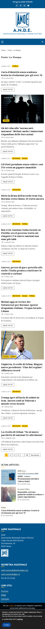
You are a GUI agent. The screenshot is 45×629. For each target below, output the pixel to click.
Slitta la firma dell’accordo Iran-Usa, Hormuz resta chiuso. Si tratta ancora (22, 197)
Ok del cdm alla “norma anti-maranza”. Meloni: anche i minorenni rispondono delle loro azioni (22, 131)
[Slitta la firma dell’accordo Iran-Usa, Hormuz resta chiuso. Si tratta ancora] (22, 189)
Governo (4, 591)
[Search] (42, 42)
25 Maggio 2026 (9, 202)
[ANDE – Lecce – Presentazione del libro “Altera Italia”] (8, 477)
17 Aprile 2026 (8, 314)
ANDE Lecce (22, 471)
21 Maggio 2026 (9, 242)
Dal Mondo (16, 158)
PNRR (3, 595)
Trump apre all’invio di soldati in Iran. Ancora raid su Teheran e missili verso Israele (20, 400)
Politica (15, 66)
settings (20, 619)
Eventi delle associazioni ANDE (28, 474)
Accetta (6, 625)
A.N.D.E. (22, 30)
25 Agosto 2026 (24, 484)
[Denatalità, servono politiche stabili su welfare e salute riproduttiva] (8, 494)
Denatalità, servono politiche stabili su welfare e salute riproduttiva (31, 494)
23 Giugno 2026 (9, 171)
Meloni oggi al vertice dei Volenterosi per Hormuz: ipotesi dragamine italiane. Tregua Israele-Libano (21, 306)
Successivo (35, 455)
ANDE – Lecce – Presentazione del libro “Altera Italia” (28, 479)
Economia (21, 489)
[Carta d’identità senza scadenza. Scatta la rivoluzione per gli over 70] (22, 66)
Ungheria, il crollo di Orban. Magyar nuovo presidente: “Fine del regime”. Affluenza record (22, 367)
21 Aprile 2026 (8, 277)
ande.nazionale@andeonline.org (14, 570)
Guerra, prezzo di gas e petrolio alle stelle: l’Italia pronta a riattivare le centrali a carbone (21, 270)
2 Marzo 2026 (8, 407)
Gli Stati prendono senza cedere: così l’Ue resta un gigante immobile (22, 166)
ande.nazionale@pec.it (10, 574)
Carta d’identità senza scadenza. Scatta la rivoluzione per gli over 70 (21, 74)
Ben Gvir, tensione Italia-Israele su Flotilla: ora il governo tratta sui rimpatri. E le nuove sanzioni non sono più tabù (21, 234)
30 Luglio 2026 (8, 78)
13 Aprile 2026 (8, 374)
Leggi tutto (8, 90)
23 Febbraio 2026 (9, 438)
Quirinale (5, 599)
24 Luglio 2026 (8, 137)
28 (27, 455)
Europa (24, 158)
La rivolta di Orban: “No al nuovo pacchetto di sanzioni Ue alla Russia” (22, 433)
